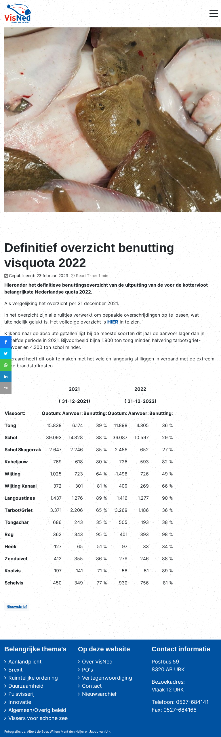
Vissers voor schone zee (38, 718)
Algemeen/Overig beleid (37, 710)
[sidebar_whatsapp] (6, 365)
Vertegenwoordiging (107, 678)
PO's (87, 670)
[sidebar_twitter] (6, 353)
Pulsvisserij (21, 694)
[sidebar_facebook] (6, 342)
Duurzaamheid (25, 686)
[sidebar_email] (6, 388)
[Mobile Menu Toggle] (213, 13)
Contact (92, 686)
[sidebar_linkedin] (6, 376)
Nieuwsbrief (17, 606)
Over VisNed (97, 662)
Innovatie (19, 702)
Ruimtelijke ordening (33, 678)
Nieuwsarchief (99, 694)
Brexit (15, 670)
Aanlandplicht (25, 662)
